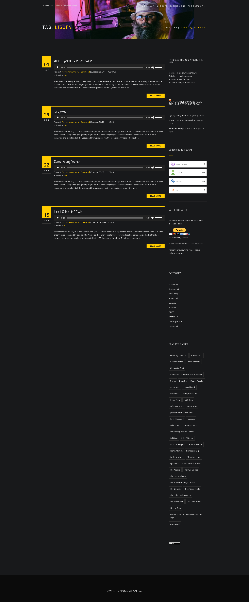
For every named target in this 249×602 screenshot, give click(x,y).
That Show (173, 316)
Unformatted (174, 326)
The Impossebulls (192, 489)
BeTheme (137, 591)
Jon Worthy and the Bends (181, 412)
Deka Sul (183, 381)
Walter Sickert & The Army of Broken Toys (186, 516)
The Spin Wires (176, 501)
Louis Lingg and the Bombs (182, 431)
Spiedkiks (174, 463)
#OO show (173, 284)
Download (85, 71)
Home (169, 27)
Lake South (175, 425)
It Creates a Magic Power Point (182, 128)
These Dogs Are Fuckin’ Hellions (182, 120)
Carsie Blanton (176, 361)
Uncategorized (175, 321)
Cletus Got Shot (177, 368)
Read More (155, 95)
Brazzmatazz (196, 355)
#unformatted (175, 289)
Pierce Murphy (176, 450)
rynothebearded (185, 76)
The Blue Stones (191, 470)
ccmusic (172, 303)
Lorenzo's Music (191, 425)
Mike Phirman (187, 438)
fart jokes (60, 111)
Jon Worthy (192, 406)
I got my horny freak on (179, 115)
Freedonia (174, 393)
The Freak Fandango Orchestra (184, 482)
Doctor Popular (197, 381)
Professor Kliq (192, 450)
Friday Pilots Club (190, 393)
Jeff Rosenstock (177, 406)
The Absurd (175, 470)
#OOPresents (185, 79)
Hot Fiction (188, 400)
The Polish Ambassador (180, 495)
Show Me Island (194, 457)
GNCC (171, 312)
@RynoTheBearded (186, 82)
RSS (65, 75)
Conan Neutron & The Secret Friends (186, 374)
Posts (164, 6)
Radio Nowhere (177, 457)
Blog (176, 27)
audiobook (173, 298)
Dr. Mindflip (175, 387)
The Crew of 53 (197, 6)
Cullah (173, 381)
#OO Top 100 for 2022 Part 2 (73, 61)
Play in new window (70, 71)
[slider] (159, 67)
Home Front (175, 400)
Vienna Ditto (175, 508)
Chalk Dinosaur (193, 361)
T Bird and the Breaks (191, 463)
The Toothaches (194, 501)
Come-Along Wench (67, 161)
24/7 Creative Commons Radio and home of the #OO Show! (185, 103)
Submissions (178, 6)
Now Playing (150, 6)
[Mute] (152, 67)
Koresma (191, 419)
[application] (109, 67)
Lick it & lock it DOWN (68, 211)
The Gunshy (175, 489)
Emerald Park (189, 387)
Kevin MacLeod (177, 419)
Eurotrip (172, 307)
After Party (173, 293)
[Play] (57, 67)
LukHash (174, 438)
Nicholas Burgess (177, 444)
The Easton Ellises (178, 476)
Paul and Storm (195, 444)
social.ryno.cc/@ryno (188, 73)
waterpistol (175, 524)
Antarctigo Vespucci (178, 355)
